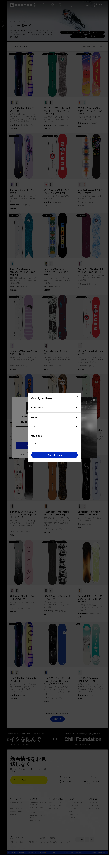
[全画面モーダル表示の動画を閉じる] (78, 397)
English (35, 443)
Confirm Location (54, 455)
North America (37, 408)
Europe (34, 417)
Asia (33, 426)
